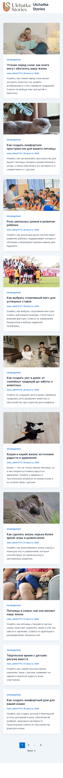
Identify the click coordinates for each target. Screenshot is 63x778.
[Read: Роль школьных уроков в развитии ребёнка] (31, 195)
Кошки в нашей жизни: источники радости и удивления (30, 456)
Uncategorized (14, 59)
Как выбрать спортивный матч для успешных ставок (31, 299)
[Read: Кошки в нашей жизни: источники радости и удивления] (31, 427)
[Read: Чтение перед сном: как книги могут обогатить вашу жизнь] (31, 38)
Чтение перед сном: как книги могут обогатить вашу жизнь (28, 66)
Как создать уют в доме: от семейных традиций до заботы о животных (30, 381)
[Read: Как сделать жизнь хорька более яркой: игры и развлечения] (31, 507)
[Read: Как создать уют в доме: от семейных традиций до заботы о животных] (31, 351)
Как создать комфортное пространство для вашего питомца (31, 146)
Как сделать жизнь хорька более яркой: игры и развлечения (30, 536)
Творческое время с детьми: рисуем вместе (27, 657)
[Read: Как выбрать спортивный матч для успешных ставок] (31, 271)
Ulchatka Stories (40, 6)
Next (31, 750)
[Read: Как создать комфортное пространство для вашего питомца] (31, 118)
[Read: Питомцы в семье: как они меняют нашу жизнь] (31, 584)
